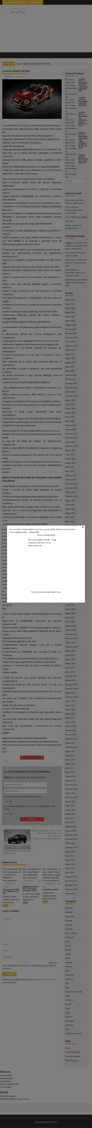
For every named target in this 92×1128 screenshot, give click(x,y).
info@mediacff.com (53, 592)
